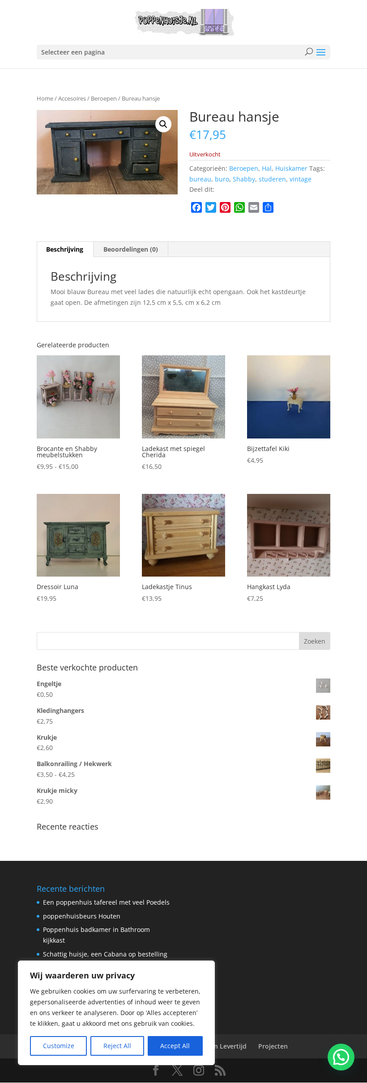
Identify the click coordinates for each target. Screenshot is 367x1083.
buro (222, 179)
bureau (200, 179)
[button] (163, 124)
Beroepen (104, 98)
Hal (267, 168)
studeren (272, 179)
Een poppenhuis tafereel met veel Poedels (106, 902)
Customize (58, 1045)
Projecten (273, 1046)
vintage (301, 179)
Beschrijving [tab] (64, 249)
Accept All (175, 1045)
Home (45, 98)
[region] (116, 1013)
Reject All (117, 1045)
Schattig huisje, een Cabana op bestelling (105, 954)
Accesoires (72, 98)
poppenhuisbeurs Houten (81, 916)
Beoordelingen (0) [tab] (130, 249)
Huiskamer (291, 168)
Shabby (244, 179)
